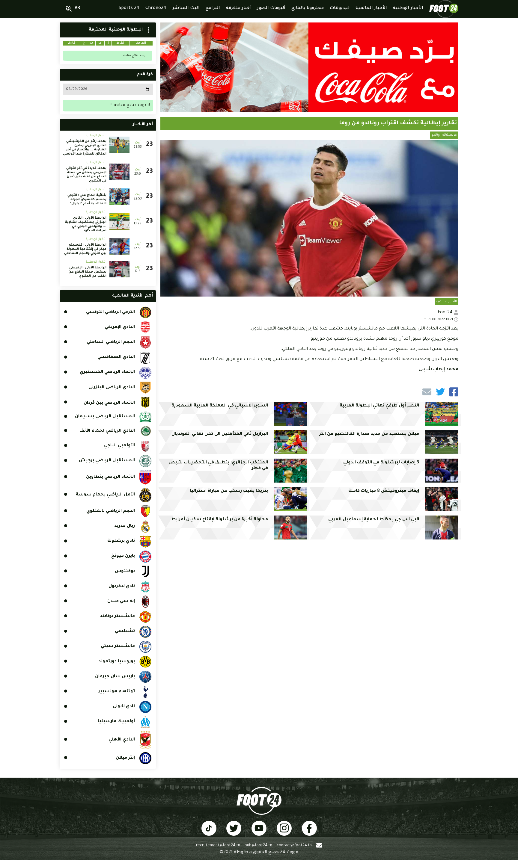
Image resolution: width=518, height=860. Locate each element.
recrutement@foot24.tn (218, 846)
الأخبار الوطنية (96, 135)
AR (77, 8)
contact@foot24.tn (294, 846)
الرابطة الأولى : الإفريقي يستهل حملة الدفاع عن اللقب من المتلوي (87, 272)
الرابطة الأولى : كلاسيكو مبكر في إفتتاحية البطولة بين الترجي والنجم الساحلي (85, 249)
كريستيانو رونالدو (444, 135)
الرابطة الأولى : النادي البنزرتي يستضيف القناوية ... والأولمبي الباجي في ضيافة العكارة (85, 224)
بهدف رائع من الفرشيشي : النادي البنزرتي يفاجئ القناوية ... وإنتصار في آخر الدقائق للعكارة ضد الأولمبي (84, 148)
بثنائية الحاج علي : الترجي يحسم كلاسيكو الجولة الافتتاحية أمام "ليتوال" (86, 199)
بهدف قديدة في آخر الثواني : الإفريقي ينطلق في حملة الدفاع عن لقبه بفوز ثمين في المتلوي (85, 175)
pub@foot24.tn (258, 846)
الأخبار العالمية (446, 301)
